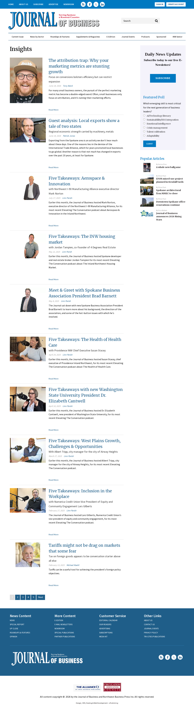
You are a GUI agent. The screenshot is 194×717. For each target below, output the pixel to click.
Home (11, 4)
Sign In (159, 4)
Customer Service (112, 616)
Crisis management (157, 127)
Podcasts (145, 36)
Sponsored (161, 36)
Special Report (17, 624)
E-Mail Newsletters (63, 624)
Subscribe (38, 4)
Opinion (13, 636)
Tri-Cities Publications (154, 636)
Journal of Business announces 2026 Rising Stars (169, 216)
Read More (54, 109)
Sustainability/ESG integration (163, 119)
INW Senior (177, 36)
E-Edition (111, 36)
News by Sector (37, 36)
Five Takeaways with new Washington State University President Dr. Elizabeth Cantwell (86, 395)
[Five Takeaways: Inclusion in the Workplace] (28, 499)
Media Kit (103, 636)
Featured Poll (154, 97)
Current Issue (17, 36)
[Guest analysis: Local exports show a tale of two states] (28, 129)
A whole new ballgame (168, 167)
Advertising (104, 628)
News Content (20, 616)
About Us (23, 4)
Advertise (53, 4)
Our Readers (105, 624)
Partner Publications (65, 636)
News (12, 620)
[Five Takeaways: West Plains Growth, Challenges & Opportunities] (28, 449)
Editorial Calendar (108, 620)
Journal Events (128, 36)
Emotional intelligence (159, 123)
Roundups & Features (60, 36)
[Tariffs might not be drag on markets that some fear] (28, 554)
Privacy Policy (151, 632)
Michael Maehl (73, 565)
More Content (65, 616)
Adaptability (153, 135)
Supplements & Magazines (88, 36)
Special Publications (64, 632)
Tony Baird (68, 85)
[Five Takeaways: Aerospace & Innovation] (28, 187)
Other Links (152, 616)
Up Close (14, 628)
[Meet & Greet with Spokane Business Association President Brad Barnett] (28, 299)
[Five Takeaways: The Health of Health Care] (28, 348)
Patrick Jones (69, 135)
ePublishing (113, 703)
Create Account (176, 4)
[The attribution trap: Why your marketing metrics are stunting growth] (26, 80)
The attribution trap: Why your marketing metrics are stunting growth (79, 66)
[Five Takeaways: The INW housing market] (28, 245)
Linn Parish (67, 198)
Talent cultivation (156, 131)
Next (40, 597)
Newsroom (69, 4)
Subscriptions (105, 632)
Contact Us (149, 624)
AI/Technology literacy (159, 115)
